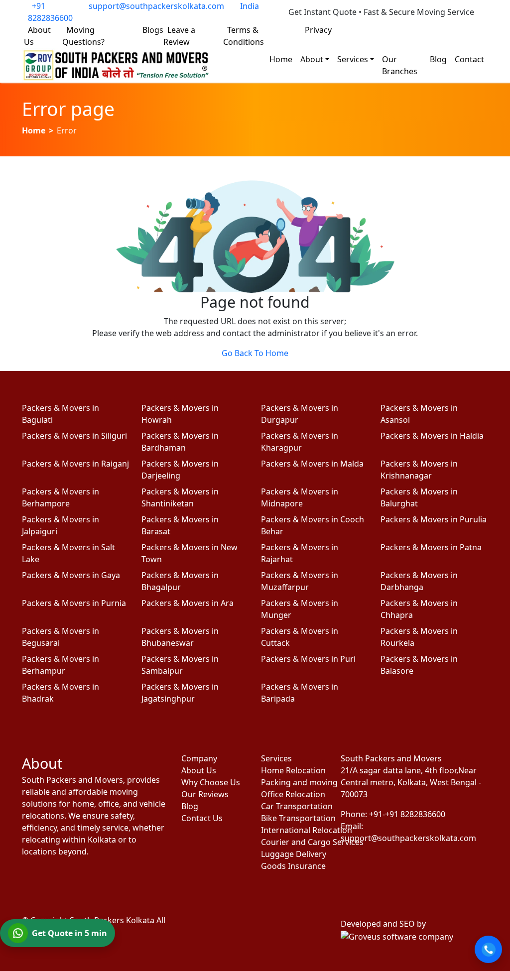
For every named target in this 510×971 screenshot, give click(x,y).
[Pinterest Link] (84, 879)
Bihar (476, 29)
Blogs (152, 29)
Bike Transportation (295, 818)
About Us (37, 35)
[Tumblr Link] (136, 879)
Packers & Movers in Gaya (71, 575)
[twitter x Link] (58, 879)
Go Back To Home (255, 353)
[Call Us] (488, 949)
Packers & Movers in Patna (431, 547)
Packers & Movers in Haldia (432, 435)
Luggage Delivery (293, 854)
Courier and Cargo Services (295, 842)
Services (352, 59)
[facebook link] (32, 879)
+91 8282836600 (50, 11)
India (249, 5)
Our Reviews (205, 794)
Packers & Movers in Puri (308, 658)
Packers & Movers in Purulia (434, 519)
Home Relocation (293, 770)
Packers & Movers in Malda (312, 463)
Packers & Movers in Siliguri (74, 435)
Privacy (318, 29)
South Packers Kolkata (113, 920)
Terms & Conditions (243, 35)
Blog (438, 59)
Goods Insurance (293, 865)
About (311, 59)
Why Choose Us (210, 782)
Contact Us (202, 818)
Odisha (448, 29)
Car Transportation (295, 806)
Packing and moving (295, 782)
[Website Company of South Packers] (397, 935)
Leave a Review (179, 35)
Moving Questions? (83, 35)
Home (280, 59)
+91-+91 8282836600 (407, 814)
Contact (469, 59)
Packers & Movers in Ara (187, 603)
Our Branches (399, 65)
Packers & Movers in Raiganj (75, 463)
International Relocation (295, 830)
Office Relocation (293, 794)
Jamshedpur (408, 29)
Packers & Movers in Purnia (74, 603)
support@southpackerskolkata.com (156, 5)
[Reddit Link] (110, 879)
